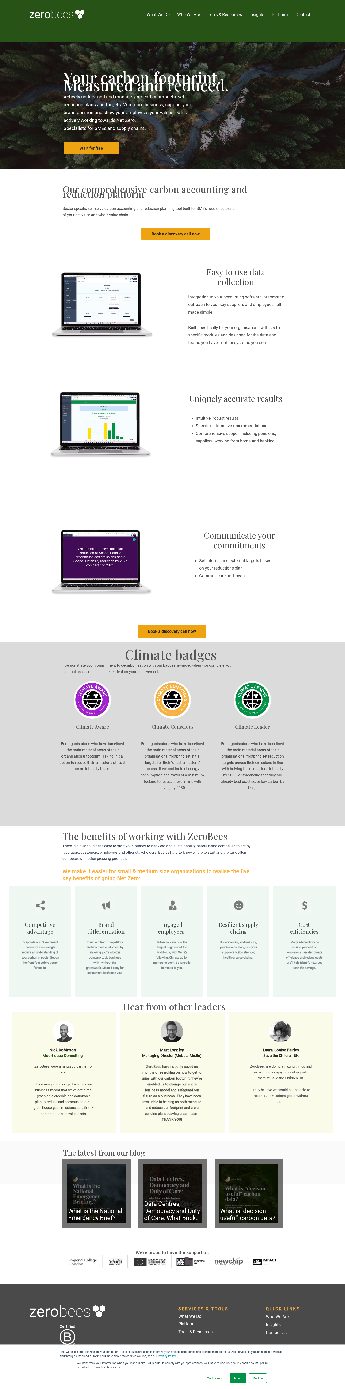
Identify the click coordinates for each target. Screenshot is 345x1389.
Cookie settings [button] (217, 1378)
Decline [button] (258, 1378)
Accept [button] (238, 1378)
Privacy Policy (167, 1356)
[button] (256, 14)
